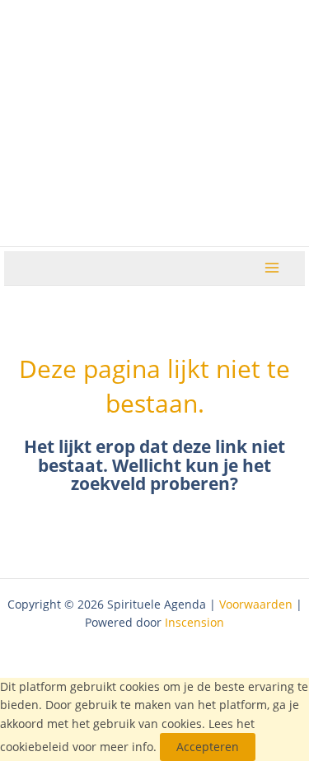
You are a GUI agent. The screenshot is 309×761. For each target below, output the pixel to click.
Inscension (194, 622)
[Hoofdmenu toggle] (272, 268)
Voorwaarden (256, 604)
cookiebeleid (34, 746)
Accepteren (207, 746)
